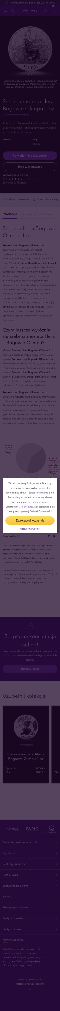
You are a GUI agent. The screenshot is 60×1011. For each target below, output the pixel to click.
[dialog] (30, 505)
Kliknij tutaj (27, 506)
